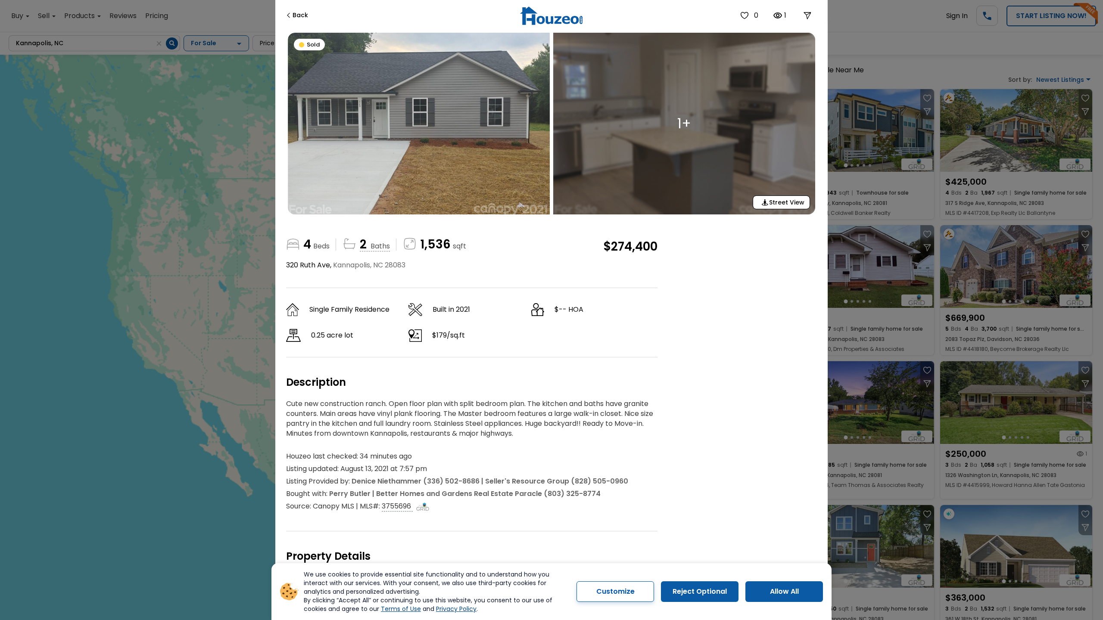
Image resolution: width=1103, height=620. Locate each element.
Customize (615, 591)
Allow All (784, 591)
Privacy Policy (456, 608)
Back (300, 15)
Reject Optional (700, 591)
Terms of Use (401, 608)
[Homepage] (551, 15)
